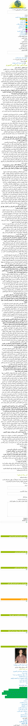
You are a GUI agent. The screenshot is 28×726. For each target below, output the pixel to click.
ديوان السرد (23, 20)
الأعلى (26, 699)
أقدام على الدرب (23, 680)
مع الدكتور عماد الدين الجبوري (20, 671)
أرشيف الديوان (23, 714)
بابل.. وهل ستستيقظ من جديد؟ (20, 674)
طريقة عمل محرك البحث (21, 17)
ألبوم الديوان (24, 704)
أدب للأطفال (24, 706)
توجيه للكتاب (23, 32)
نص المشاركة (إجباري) (22, 499)
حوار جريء (24, 673)
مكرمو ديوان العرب (22, 709)
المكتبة (24, 29)
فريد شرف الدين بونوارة (18, 63)
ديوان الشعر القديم (22, 707)
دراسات (25, 700)
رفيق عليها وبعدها (23, 685)
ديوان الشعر (23, 22)
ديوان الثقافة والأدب (21, 24)
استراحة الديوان (22, 27)
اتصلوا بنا (25, 720)
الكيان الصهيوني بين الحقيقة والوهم (19, 678)
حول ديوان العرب (23, 721)
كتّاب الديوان (24, 723)
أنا (26, 683)
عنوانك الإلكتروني (23, 491)
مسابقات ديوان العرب (22, 711)
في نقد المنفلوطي (23, 676)
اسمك (26, 485)
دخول (26, 713)
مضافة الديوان (22, 26)
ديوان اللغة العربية (21, 31)
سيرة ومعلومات (23, 702)
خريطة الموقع (24, 716)
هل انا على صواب (23, 681)
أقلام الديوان (23, 19)
